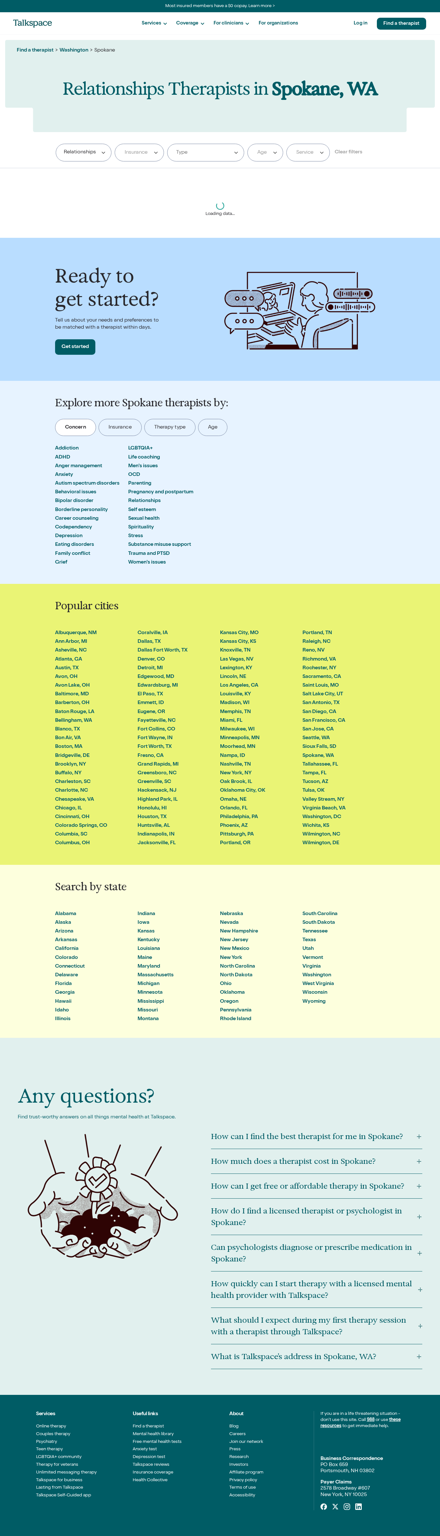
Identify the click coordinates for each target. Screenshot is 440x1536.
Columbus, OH (72, 843)
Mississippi (151, 1001)
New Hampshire (239, 931)
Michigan (148, 984)
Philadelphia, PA (239, 817)
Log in (361, 23)
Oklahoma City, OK (242, 790)
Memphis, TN (235, 712)
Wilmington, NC (321, 834)
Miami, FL (231, 720)
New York (231, 958)
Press (235, 1449)
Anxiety (64, 475)
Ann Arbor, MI (71, 641)
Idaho (62, 1010)
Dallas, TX (149, 641)
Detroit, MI (150, 668)
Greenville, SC (154, 782)
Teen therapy (49, 1449)
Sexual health (143, 518)
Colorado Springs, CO (81, 825)
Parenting (139, 483)
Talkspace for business (59, 1480)
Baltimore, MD (72, 694)
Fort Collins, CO (156, 729)
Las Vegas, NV (236, 659)
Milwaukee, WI (237, 729)
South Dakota (318, 922)
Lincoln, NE (233, 677)
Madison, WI (235, 703)
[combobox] (83, 152)
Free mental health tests (157, 1442)
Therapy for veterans (57, 1465)
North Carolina (237, 966)
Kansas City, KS (238, 641)
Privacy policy (243, 1480)
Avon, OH (66, 677)
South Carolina (320, 914)
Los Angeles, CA (239, 685)
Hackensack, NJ (157, 790)
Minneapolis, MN (240, 738)
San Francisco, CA (323, 720)
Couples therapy (53, 1434)
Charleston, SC (73, 782)
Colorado (66, 958)
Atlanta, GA (68, 659)
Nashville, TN (235, 764)
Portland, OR (235, 843)
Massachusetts (156, 975)
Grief (61, 562)
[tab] (75, 427)
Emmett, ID (151, 703)
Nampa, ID (232, 755)
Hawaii (63, 1001)
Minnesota (150, 992)
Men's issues (143, 466)
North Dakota (236, 975)
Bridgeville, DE (72, 755)
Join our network (246, 1442)
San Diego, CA (319, 712)
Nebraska (231, 914)
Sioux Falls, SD (319, 746)
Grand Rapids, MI (158, 764)
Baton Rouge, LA (74, 712)
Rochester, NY (319, 668)
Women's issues (147, 562)
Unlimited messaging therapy (66, 1472)
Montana (148, 1019)
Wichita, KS (315, 825)
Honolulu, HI (152, 808)
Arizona (64, 931)
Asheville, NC (71, 650)
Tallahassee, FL (320, 764)
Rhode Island (235, 1019)
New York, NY (236, 773)
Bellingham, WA (73, 720)
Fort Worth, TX (155, 746)
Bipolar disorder (74, 501)
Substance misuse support (159, 544)
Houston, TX (152, 817)
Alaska (63, 922)
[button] (154, 24)
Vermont (312, 958)
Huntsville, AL (154, 825)
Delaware (66, 975)
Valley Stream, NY (323, 799)
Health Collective (150, 1480)
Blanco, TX (67, 729)
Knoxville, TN (235, 650)
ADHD (62, 457)
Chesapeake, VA (74, 799)
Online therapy (51, 1426)
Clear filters (348, 152)
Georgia (65, 992)
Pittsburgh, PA (237, 834)
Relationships (144, 501)
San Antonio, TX (321, 703)
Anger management (78, 466)
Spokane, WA (318, 755)
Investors (238, 1465)
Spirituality (141, 527)
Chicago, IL (68, 808)
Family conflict (72, 553)
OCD (134, 475)
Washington (74, 50)
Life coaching (144, 457)
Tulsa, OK (313, 790)
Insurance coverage (153, 1472)
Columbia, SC (71, 834)
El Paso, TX (150, 694)
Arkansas (66, 940)
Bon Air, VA (68, 738)
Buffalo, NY (68, 773)
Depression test (149, 1457)
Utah (308, 949)
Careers (237, 1434)
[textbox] (138, 152)
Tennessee (315, 931)
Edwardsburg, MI (158, 685)
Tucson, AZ (315, 782)
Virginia (311, 966)
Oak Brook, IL (236, 782)
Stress (135, 536)
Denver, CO (151, 659)
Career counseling (77, 518)
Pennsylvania (236, 1010)
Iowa (143, 922)
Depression (68, 536)
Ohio (226, 984)
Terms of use (242, 1487)
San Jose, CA (318, 729)
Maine (145, 958)
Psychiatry (46, 1442)
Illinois (63, 1019)
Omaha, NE (233, 799)
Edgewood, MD (156, 677)
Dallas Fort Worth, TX (162, 650)
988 (371, 1420)
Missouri (148, 1010)
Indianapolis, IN (156, 834)
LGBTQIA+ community (58, 1457)
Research (239, 1457)
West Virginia (318, 984)
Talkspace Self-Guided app (63, 1495)
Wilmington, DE (320, 843)
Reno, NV (313, 650)
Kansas (146, 931)
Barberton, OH (72, 703)
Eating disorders (74, 544)
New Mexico (234, 949)
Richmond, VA (319, 659)
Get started (75, 347)
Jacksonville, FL (157, 843)
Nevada (229, 922)
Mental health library (153, 1434)
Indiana (146, 914)
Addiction (67, 448)
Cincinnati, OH (72, 817)
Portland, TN (317, 633)
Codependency (73, 527)
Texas (309, 940)
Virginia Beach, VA (324, 808)
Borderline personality (81, 510)
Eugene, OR (151, 712)
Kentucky (149, 940)
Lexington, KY (236, 668)
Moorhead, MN (237, 746)
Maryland (149, 966)
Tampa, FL (314, 773)
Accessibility (242, 1495)
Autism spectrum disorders (87, 483)
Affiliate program (246, 1472)
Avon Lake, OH (72, 685)
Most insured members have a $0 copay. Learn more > (220, 6)
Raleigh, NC (316, 641)
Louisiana (149, 949)
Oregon (229, 1001)
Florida (63, 984)
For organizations (278, 23)
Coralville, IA (153, 633)
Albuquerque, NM (76, 633)
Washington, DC (321, 817)
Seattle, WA (316, 738)
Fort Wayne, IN (155, 738)
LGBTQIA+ (140, 448)
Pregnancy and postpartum (160, 492)
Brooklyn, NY (70, 764)
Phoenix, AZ (234, 825)
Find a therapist (401, 23)
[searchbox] (101, 153)
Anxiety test (145, 1449)
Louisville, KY (235, 694)
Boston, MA (68, 746)
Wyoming (314, 1001)
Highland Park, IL (157, 799)
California (67, 949)
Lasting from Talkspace (59, 1487)
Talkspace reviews (151, 1465)
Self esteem (142, 510)
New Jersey (234, 940)
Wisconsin (314, 992)
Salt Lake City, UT (322, 694)
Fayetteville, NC (157, 720)
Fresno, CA (151, 755)
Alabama (65, 914)
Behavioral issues (75, 492)
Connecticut (70, 966)
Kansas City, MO (239, 633)
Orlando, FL (233, 808)
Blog (234, 1426)
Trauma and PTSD (149, 553)
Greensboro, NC (157, 773)
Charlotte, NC (71, 790)
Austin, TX (67, 668)
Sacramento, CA (321, 677)
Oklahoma (232, 992)
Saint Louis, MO (320, 685)
